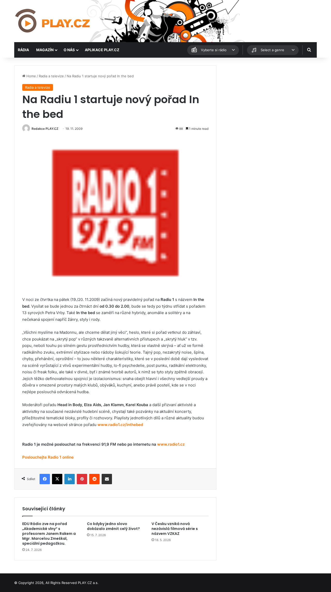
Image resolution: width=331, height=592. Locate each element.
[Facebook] (45, 479)
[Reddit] (94, 479)
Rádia (23, 50)
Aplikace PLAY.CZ (102, 50)
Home (30, 76)
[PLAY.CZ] (53, 21)
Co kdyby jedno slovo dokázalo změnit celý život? (113, 526)
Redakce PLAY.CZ (45, 129)
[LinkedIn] (69, 479)
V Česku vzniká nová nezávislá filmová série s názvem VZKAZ (175, 528)
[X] (57, 479)
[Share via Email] (107, 479)
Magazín (45, 50)
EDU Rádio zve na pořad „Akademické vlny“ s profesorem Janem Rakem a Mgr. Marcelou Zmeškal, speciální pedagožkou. (49, 533)
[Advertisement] (269, 101)
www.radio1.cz (171, 444)
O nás (69, 50)
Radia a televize (51, 76)
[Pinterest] (82, 479)
